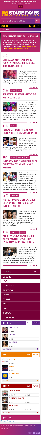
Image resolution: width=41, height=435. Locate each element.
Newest (29, 323)
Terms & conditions (18, 426)
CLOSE (20, 6)
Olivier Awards (8, 285)
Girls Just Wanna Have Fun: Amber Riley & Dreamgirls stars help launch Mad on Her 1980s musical (19, 239)
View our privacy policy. (23, 3)
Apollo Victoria (13, 405)
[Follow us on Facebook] (38, 26)
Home (5, 281)
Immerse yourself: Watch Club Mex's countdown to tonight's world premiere (20, 164)
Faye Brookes (13, 342)
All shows (6, 380)
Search (35, 271)
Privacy (27, 426)
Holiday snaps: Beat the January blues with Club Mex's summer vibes (20, 131)
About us (32, 426)
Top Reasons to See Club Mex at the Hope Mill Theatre (19, 96)
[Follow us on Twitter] (34, 26)
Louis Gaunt (12, 335)
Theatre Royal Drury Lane (16, 398)
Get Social (20, 157)
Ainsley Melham (13, 328)
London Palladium (14, 391)
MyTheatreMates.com (28, 46)
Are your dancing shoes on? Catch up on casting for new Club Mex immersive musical (19, 203)
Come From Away (14, 374)
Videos (19, 90)
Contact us (4, 429)
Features (13, 90)
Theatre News (14, 195)
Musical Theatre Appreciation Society (16, 48)
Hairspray (12, 359)
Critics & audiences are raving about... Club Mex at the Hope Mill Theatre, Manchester (19, 63)
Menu (3, 26)
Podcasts (6, 308)
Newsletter (30, 26)
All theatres (6, 412)
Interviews (7, 313)
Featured (36, 323)
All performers (7, 349)
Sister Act (12, 366)
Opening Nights (8, 317)
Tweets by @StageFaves (7, 421)
